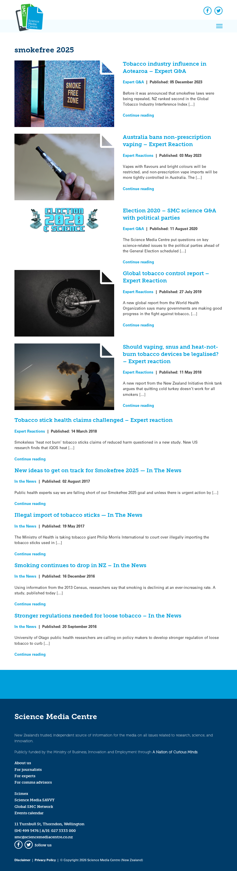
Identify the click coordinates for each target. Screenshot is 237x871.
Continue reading (138, 115)
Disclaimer (22, 860)
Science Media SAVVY (34, 800)
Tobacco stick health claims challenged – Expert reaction (93, 420)
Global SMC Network (33, 806)
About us (22, 763)
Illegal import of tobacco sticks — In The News (78, 515)
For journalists (28, 769)
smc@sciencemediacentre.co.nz (43, 837)
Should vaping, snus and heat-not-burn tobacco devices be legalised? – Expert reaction (171, 354)
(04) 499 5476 (26, 830)
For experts (24, 776)
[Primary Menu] (219, 26)
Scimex (21, 793)
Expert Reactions (138, 155)
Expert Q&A (133, 81)
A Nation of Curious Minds (175, 752)
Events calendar (29, 813)
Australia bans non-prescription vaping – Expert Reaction (167, 141)
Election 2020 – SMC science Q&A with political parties (169, 214)
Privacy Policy (45, 860)
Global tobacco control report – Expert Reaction (166, 277)
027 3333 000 (63, 830)
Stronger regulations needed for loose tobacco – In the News (97, 615)
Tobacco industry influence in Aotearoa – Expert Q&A (164, 67)
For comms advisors (33, 782)
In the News (25, 481)
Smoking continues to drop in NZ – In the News (80, 565)
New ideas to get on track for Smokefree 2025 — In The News (97, 470)
